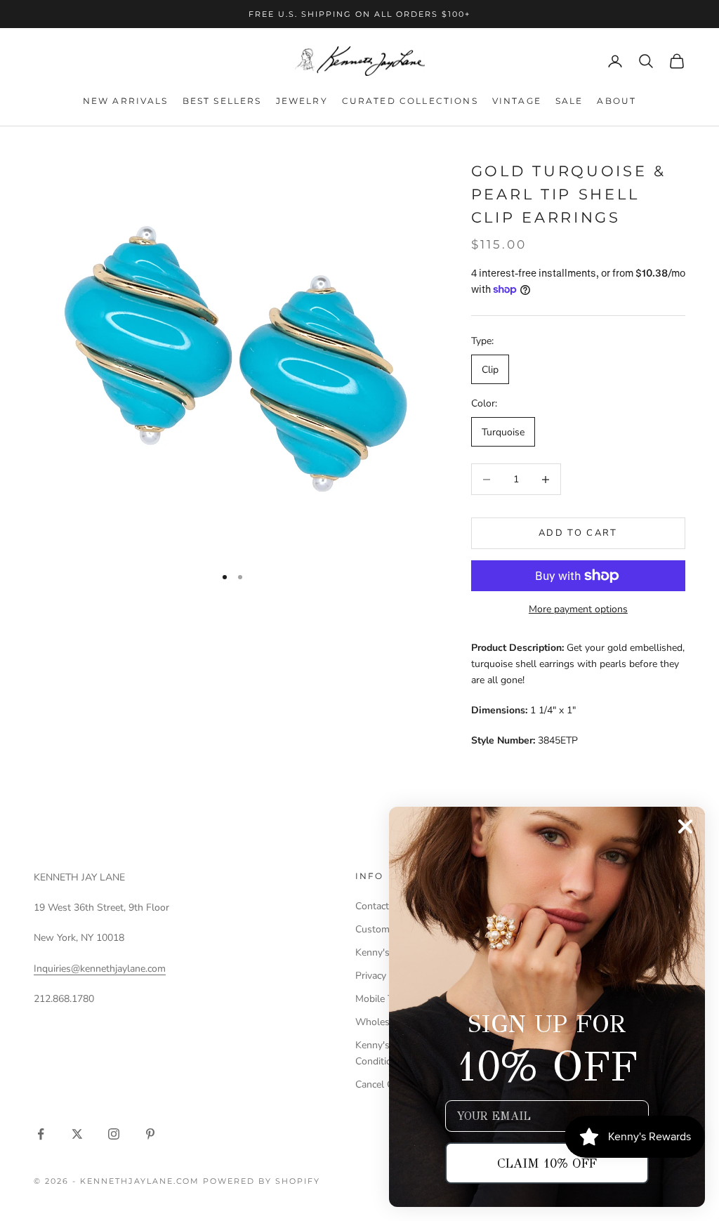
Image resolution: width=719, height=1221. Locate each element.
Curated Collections (410, 100)
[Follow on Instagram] (114, 1134)
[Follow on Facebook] (41, 1134)
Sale (569, 100)
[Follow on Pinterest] (150, 1134)
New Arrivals (126, 100)
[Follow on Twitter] (77, 1134)
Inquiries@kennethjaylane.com (100, 968)
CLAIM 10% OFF (547, 1163)
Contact (372, 906)
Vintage (516, 100)
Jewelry (302, 100)
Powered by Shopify (261, 1181)
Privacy (370, 975)
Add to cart (578, 533)
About (616, 100)
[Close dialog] (685, 826)
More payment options (578, 609)
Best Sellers (222, 100)
